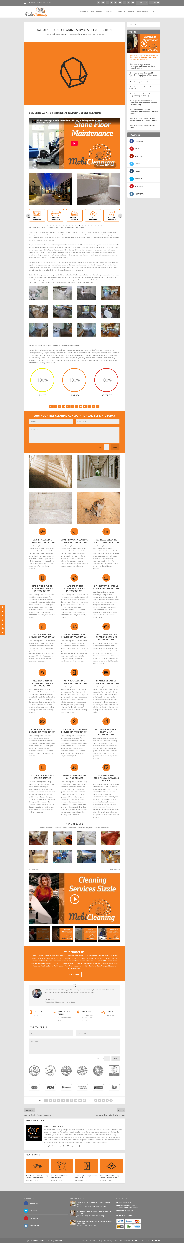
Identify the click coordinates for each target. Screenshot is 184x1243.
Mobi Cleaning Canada (59, 34)
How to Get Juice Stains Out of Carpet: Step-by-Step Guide (94, 1222)
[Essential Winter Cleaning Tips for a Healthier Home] (72, 1203)
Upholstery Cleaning (78, 358)
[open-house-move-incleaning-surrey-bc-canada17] (62, 299)
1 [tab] (47, 225)
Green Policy (108, 1240)
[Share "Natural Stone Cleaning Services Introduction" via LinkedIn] (67, 1100)
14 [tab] (88, 225)
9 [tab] (72, 225)
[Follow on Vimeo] (93, 406)
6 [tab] (63, 225)
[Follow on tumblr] (89, 406)
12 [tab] (82, 225)
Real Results (74, 823)
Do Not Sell (84, 1240)
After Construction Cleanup (51, 360)
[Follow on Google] (63, 406)
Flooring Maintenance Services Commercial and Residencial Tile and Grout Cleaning (143, 103)
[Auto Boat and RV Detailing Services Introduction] (37, 1166)
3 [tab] (53, 225)
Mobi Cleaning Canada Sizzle (140, 82)
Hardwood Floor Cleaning (64, 353)
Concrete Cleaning (52, 355)
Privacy (99, 1240)
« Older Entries (34, 870)
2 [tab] (50, 225)
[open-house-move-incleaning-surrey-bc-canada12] (86, 299)
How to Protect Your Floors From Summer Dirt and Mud (94, 1213)
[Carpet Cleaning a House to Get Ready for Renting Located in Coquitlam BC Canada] (110, 838)
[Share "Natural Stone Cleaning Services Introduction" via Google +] (54, 1100)
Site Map (92, 1240)
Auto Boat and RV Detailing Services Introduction (37, 1177)
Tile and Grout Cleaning (37, 355)
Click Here (74, 974)
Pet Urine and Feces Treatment (108, 353)
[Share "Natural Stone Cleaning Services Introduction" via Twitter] (50, 1100)
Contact (155, 12)
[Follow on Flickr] (59, 406)
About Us (121, 12)
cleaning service (45, 363)
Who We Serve (96, 12)
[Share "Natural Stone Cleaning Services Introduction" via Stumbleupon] (76, 1100)
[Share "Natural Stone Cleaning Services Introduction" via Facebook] (46, 1100)
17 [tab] (98, 225)
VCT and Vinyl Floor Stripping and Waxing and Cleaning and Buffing (75, 350)
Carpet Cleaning (49, 353)
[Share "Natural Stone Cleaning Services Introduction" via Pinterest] (63, 1100)
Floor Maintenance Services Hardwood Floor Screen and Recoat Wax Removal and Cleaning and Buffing (143, 57)
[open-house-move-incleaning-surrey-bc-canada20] (38, 299)
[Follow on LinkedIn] (72, 406)
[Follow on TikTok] (85, 406)
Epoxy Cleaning (104, 350)
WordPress (58, 1241)
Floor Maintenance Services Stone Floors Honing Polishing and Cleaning (143, 119)
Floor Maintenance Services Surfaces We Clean (143, 88)
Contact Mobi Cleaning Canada (85, 360)
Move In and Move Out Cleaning (85, 353)
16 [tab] (95, 225)
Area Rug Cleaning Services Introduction (86, 1177)
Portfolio (110, 12)
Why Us (131, 12)
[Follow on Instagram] (68, 406)
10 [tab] (75, 225)
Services (83, 12)
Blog (86, 1206)
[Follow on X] (55, 406)
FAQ (121, 1240)
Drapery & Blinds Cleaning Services (97, 355)
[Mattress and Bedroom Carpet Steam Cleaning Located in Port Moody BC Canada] (86, 838)
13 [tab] (85, 225)
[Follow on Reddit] (80, 406)
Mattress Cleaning (109, 358)
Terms (116, 1240)
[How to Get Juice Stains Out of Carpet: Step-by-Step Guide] (72, 1222)
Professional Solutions (44, 3)
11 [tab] (79, 225)
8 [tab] (69, 225)
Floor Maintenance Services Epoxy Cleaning (142, 126)
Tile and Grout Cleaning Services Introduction (109, 1177)
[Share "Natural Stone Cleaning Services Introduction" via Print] (84, 1100)
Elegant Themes (38, 1241)
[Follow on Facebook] (51, 406)
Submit (115, 447)
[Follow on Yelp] (97, 406)
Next (120, 217)
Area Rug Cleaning (78, 355)
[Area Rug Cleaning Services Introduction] (86, 1166)
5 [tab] (59, 225)
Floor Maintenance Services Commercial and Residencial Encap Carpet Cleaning (142, 66)
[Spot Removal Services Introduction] (62, 1166)
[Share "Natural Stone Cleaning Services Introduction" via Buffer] (71, 1100)
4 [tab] (56, 225)
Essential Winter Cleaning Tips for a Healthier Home (94, 1203)
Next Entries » (115, 870)
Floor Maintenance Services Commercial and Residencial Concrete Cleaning (143, 112)
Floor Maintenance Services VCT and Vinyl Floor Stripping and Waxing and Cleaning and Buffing (143, 75)
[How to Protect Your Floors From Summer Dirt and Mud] (72, 1213)
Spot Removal (68, 360)
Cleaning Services (85, 34)
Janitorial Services (35, 360)
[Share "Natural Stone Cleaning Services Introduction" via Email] (80, 1100)
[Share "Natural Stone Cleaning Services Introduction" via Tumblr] (59, 1100)
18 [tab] (101, 225)
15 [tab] (91, 225)
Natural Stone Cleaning (94, 358)
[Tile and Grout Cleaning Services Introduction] (111, 1166)
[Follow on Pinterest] (76, 406)
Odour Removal (65, 358)
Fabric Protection (53, 358)
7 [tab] (66, 225)
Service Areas (142, 12)
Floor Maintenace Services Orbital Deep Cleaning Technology (142, 95)
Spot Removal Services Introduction (59, 1177)
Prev (28, 217)
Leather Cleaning (65, 355)
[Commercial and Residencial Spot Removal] (50, 205)
